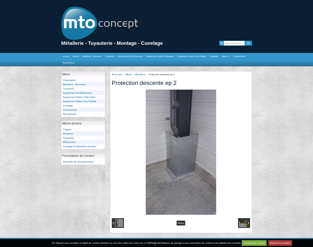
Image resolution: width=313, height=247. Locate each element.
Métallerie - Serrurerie (92, 56)
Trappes (67, 129)
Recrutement (68, 63)
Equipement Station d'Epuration (160, 56)
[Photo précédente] (118, 223)
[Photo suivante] (244, 223)
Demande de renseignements (78, 161)
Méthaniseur (69, 142)
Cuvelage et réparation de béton (79, 146)
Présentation (69, 80)
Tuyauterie (109, 56)
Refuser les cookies (280, 243)
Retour (180, 223)
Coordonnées (239, 56)
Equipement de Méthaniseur (130, 56)
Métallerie (68, 133)
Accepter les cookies (254, 243)
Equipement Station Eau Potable (191, 56)
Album (224, 56)
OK (248, 43)
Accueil (66, 56)
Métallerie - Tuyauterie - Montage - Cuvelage (112, 43)
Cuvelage (213, 56)
